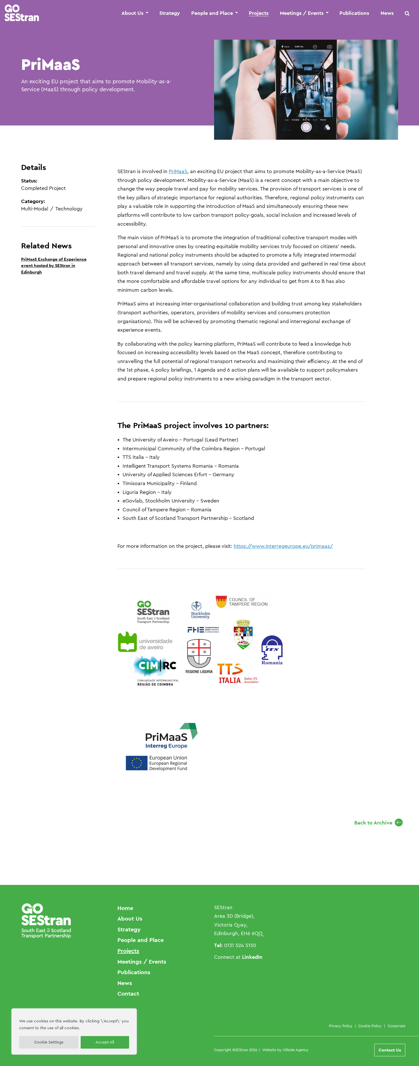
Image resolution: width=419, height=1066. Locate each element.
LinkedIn (252, 957)
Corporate (396, 1026)
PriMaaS (178, 171)
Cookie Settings (48, 1042)
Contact (128, 993)
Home (125, 908)
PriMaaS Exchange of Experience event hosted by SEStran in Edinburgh (54, 265)
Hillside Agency (295, 1050)
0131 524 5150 (240, 945)
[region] (74, 1031)
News (387, 13)
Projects (259, 13)
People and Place (212, 13)
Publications (354, 13)
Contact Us (390, 1050)
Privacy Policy (340, 1026)
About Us (132, 13)
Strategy (169, 13)
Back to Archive (373, 822)
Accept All (104, 1042)
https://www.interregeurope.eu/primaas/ (283, 546)
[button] (407, 13)
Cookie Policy (369, 1026)
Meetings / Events (302, 13)
